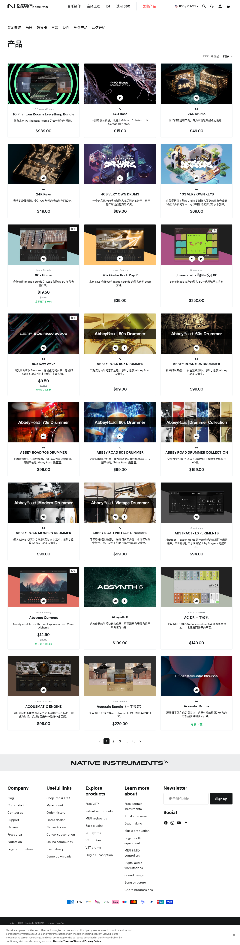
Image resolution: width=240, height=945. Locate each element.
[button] (227, 56)
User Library (54, 849)
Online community (59, 841)
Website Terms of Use (66, 941)
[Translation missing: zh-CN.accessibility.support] (212, 6)
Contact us (15, 812)
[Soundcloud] (185, 823)
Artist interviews (136, 816)
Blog (11, 797)
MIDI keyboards (96, 818)
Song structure (135, 882)
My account (54, 805)
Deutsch (29, 923)
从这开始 (98, 27)
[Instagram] (172, 823)
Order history (55, 812)
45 (133, 741)
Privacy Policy (92, 941)
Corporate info (18, 805)
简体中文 (39, 923)
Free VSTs (92, 803)
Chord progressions (138, 889)
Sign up (221, 798)
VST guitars (94, 840)
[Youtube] (179, 823)
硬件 (66, 27)
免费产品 (80, 27)
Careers (13, 827)
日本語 (20, 923)
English (11, 923)
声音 (54, 27)
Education (15, 841)
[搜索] (204, 6)
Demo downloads (58, 856)
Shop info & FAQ (58, 797)
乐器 (29, 27)
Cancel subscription (60, 834)
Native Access (56, 827)
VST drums (93, 847)
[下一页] (140, 741)
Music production (137, 830)
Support (13, 819)
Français (50, 923)
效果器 (42, 27)
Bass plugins (94, 825)
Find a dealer (55, 819)
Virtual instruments (99, 811)
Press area (15, 834)
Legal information (20, 849)
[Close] (234, 935)
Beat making (133, 823)
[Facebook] (166, 823)
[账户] (220, 6)
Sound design (134, 875)
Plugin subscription (99, 854)
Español (60, 923)
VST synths (93, 832)
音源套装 (14, 27)
